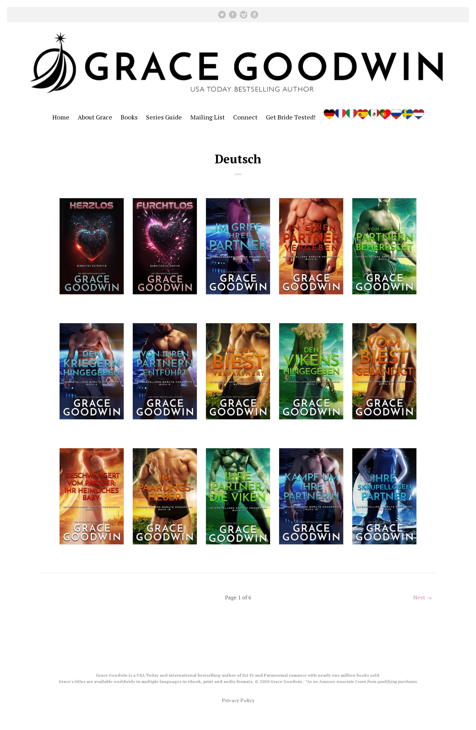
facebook (233, 14)
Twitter (222, 14)
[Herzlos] (91, 246)
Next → (422, 597)
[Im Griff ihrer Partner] (238, 246)
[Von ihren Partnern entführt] (164, 371)
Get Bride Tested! (290, 117)
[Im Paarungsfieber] (164, 496)
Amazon (254, 14)
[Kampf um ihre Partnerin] (311, 496)
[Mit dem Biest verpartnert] (238, 371)
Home (60, 117)
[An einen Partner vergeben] (311, 246)
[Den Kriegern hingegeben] (91, 371)
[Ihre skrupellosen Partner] (384, 496)
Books (129, 117)
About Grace (95, 117)
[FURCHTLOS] (164, 246)
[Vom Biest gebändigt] (384, 371)
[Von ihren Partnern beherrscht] (384, 246)
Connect (245, 117)
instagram (243, 14)
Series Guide (164, 117)
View (92, 308)
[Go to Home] (238, 100)
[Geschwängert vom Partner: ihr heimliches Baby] (91, 496)
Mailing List (207, 117)
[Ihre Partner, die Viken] (238, 496)
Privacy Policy (238, 700)
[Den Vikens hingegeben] (311, 371)
